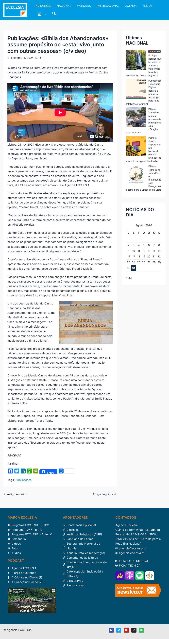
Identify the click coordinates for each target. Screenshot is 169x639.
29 (159, 262)
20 (149, 256)
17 (133, 256)
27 (149, 262)
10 (133, 250)
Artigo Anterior (15, 494)
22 (159, 256)
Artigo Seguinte (105, 494)
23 (128, 262)
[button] (44, 14)
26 (143, 262)
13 (149, 250)
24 (133, 262)
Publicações (24, 480)
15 (159, 250)
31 (133, 268)
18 (138, 256)
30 (128, 268)
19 (143, 256)
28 (154, 262)
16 (128, 256)
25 (138, 262)
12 (143, 250)
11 (139, 250)
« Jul (129, 277)
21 (153, 256)
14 (153, 250)
